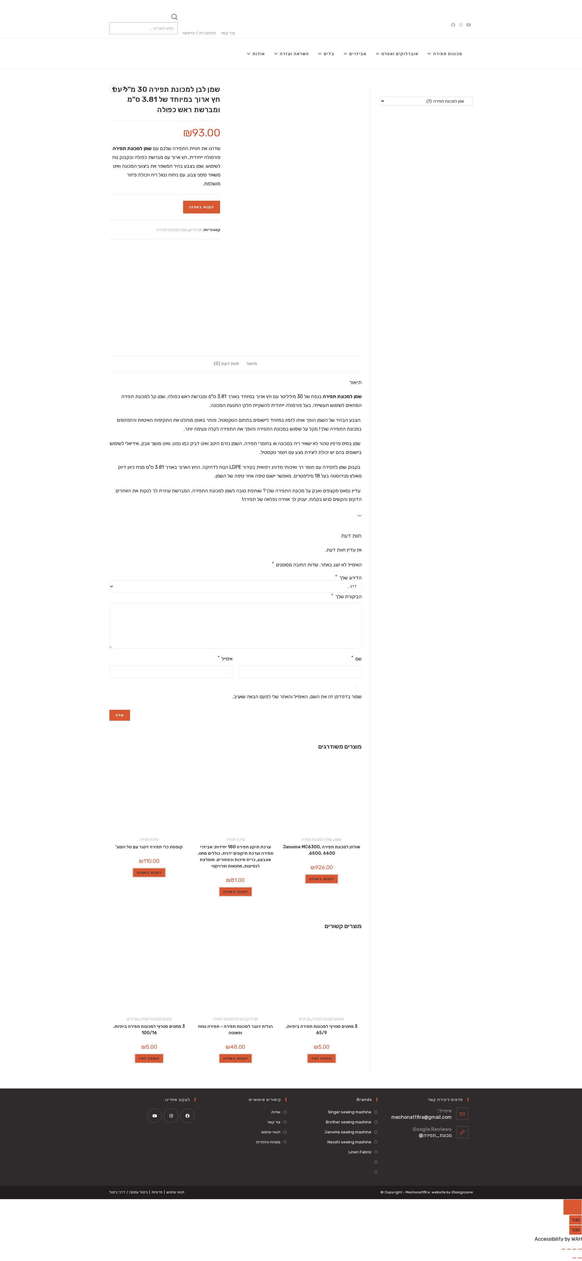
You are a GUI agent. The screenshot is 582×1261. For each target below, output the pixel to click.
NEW (337, 839)
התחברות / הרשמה (199, 33)
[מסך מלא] (574, 1249)
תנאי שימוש (175, 1192)
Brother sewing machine (348, 1122)
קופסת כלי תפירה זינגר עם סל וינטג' (149, 847)
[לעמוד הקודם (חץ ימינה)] (580, 1258)
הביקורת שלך (346, 596)
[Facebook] (187, 1115)
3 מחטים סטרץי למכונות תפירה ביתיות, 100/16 (149, 1029)
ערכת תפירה (235, 839)
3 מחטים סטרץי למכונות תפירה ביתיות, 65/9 (321, 1029)
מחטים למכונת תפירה (328, 1019)
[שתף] (569, 1249)
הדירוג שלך (348, 577)
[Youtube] (154, 1115)
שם (356, 658)
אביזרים (195, 229)
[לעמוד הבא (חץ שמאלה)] (574, 1258)
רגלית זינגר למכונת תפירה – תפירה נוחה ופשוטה (235, 1029)
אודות (275, 1112)
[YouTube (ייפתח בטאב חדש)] (468, 25)
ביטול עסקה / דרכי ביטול (128, 1192)
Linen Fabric (360, 1152)
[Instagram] (171, 1115)
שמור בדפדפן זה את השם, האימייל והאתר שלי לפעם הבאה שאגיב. (297, 696)
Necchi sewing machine (349, 1142)
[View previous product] (124, 89)
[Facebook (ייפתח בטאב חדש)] (454, 25)
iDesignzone (462, 1192)
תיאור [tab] (251, 363)
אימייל (225, 658)
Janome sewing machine (348, 1132)
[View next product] (113, 89)
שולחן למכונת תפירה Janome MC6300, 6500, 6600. (321, 850)
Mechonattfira (418, 1192)
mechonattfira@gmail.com (421, 1117)
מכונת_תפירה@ (435, 1135)
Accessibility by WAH (558, 1239)
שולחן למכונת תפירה (317, 839)
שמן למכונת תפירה (172, 229)
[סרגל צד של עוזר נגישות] (572, 1207)
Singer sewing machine (349, 1112)
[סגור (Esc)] (563, 1249)
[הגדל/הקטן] (580, 1249)
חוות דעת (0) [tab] (226, 363)
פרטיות (157, 1192)
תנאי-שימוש (270, 1132)
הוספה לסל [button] (321, 1058)
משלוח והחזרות (268, 1142)
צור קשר (228, 33)
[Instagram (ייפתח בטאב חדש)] (460, 25)
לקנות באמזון (201, 207)
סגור (575, 1219)
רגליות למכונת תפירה (229, 1019)
